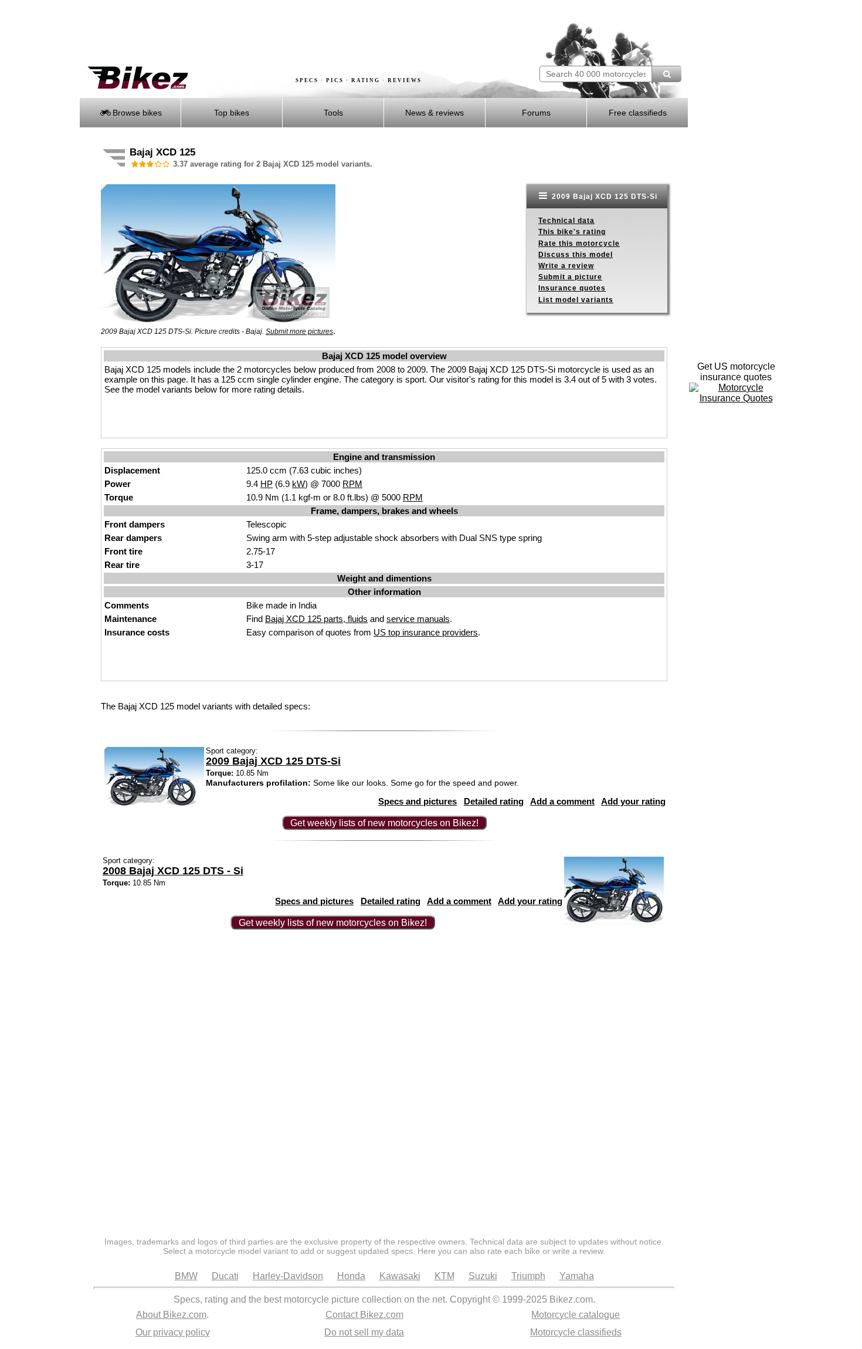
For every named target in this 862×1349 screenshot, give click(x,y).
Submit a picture (570, 277)
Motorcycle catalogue (575, 1315)
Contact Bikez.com (364, 1315)
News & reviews (434, 112)
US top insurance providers (426, 632)
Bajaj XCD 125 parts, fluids (316, 619)
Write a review (566, 266)
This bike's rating (572, 232)
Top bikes (231, 112)
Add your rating (633, 801)
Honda (351, 1276)
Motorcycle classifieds (576, 1332)
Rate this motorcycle (579, 243)
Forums (536, 112)
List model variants (575, 300)
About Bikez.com (171, 1315)
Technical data (566, 221)
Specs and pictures (417, 801)
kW (298, 484)
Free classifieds (638, 112)
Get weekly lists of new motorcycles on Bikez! (384, 823)
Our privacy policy (172, 1332)
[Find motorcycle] (666, 74)
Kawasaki (399, 1276)
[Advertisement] (292, 33)
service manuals (418, 619)
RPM (352, 484)
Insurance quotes (572, 288)
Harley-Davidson (288, 1276)
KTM (444, 1276)
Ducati (225, 1276)
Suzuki (483, 1276)
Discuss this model (575, 255)
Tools (333, 112)
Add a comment (562, 801)
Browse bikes (136, 112)
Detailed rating (494, 801)
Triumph (528, 1276)
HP (266, 484)
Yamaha (576, 1276)
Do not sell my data (364, 1332)
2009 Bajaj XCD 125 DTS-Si (603, 196)
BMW (186, 1276)
